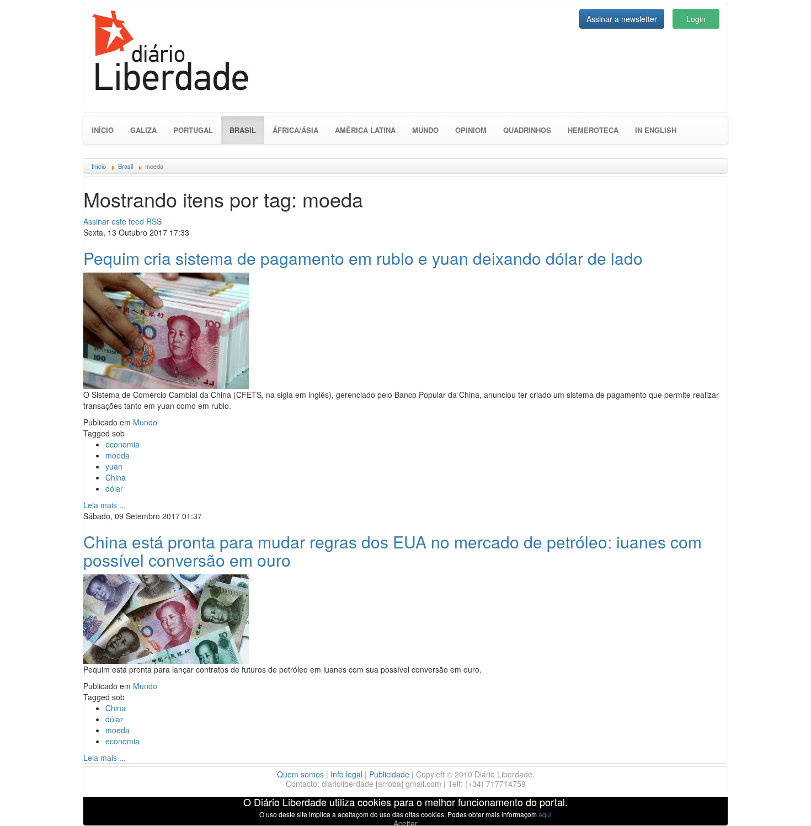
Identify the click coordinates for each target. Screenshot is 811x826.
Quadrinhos (527, 130)
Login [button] (696, 18)
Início (103, 130)
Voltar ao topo (778, 803)
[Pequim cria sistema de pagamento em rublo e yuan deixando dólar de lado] (166, 329)
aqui (545, 814)
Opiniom (471, 130)
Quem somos (300, 774)
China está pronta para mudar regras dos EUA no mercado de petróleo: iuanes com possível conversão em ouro (392, 551)
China (115, 477)
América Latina (365, 130)
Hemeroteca (593, 130)
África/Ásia (295, 130)
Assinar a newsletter (621, 18)
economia (122, 444)
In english (655, 130)
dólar (114, 488)
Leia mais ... (104, 504)
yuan (113, 466)
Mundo (425, 130)
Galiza (143, 130)
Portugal (193, 130)
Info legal (346, 774)
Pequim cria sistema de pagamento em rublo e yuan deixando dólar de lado (363, 258)
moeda (117, 455)
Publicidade (389, 774)
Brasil (247, 129)
